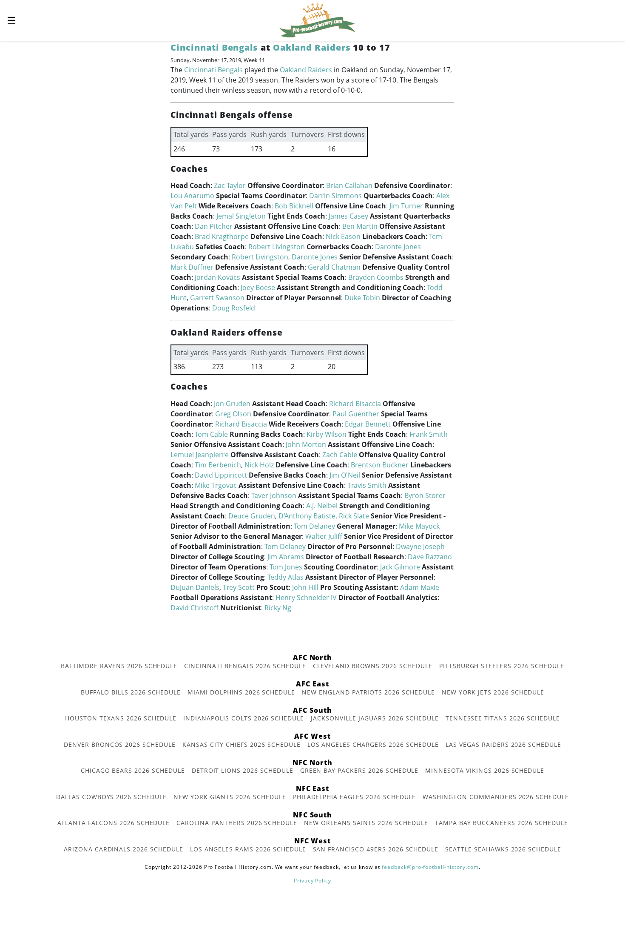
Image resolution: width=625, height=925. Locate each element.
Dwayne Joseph (420, 546)
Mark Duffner (191, 267)
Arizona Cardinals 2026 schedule (123, 849)
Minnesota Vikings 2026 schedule (484, 770)
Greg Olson (233, 413)
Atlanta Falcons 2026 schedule (113, 823)
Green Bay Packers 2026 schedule (359, 770)
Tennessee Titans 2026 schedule (503, 718)
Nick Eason (343, 236)
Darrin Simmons (335, 195)
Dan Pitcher (214, 226)
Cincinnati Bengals (214, 47)
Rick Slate (354, 516)
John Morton (306, 444)
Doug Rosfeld (233, 308)
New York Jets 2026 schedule (493, 692)
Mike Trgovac (216, 485)
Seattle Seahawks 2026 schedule (503, 849)
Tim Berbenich (218, 465)
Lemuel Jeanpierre (199, 454)
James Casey (348, 216)
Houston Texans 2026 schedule (120, 718)
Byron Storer (425, 495)
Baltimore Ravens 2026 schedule (119, 666)
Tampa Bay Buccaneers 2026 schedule (501, 823)
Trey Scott (239, 587)
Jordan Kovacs (217, 277)
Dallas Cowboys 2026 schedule (111, 797)
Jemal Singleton (241, 216)
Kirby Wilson (327, 434)
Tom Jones (286, 567)
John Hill (305, 587)
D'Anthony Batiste (306, 516)
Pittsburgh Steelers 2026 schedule (501, 666)
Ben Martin (360, 226)
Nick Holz (259, 465)
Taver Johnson (273, 495)
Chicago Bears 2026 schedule (133, 770)
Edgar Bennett (368, 424)
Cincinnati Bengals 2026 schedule (245, 666)
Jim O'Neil (345, 475)
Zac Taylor (230, 185)
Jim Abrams (285, 556)
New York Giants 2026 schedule (229, 797)
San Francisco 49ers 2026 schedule (376, 849)
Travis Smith (366, 485)
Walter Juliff (323, 536)
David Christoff (194, 607)
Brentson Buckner (380, 465)
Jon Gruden (232, 403)
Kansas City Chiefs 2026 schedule (241, 744)
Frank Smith (428, 434)
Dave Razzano (430, 556)
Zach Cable (339, 454)
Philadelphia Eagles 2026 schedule (354, 797)
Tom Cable (211, 434)
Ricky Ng (277, 607)
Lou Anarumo (192, 195)
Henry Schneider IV (306, 597)
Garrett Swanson (217, 297)
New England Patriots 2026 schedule (368, 692)
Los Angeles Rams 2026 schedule (248, 849)
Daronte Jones (398, 246)
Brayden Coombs (375, 277)
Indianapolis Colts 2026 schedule (243, 718)
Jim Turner (406, 206)
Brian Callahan (349, 185)
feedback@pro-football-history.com (430, 867)
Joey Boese (258, 287)
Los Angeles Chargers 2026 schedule (373, 744)
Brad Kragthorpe (222, 236)
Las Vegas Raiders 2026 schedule (503, 744)
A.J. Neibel (322, 505)
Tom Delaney (314, 526)
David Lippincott (221, 475)
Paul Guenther (355, 413)
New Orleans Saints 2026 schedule (366, 823)
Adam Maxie (419, 587)
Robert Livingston (276, 246)
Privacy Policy (312, 880)
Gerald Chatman (334, 267)
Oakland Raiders (311, 47)
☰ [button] (11, 20)
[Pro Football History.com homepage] (317, 19)
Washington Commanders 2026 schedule (496, 797)
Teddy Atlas (285, 577)
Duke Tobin (362, 297)
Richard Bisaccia (355, 403)
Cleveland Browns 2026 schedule (372, 666)
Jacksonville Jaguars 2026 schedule (375, 718)
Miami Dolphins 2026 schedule (241, 692)
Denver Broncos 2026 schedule (120, 744)
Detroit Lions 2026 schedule (242, 770)
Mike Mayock (419, 526)
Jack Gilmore (400, 567)
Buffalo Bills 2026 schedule (131, 692)
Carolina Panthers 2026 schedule (236, 823)
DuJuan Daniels (194, 587)
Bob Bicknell (294, 206)
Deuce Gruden (251, 516)
